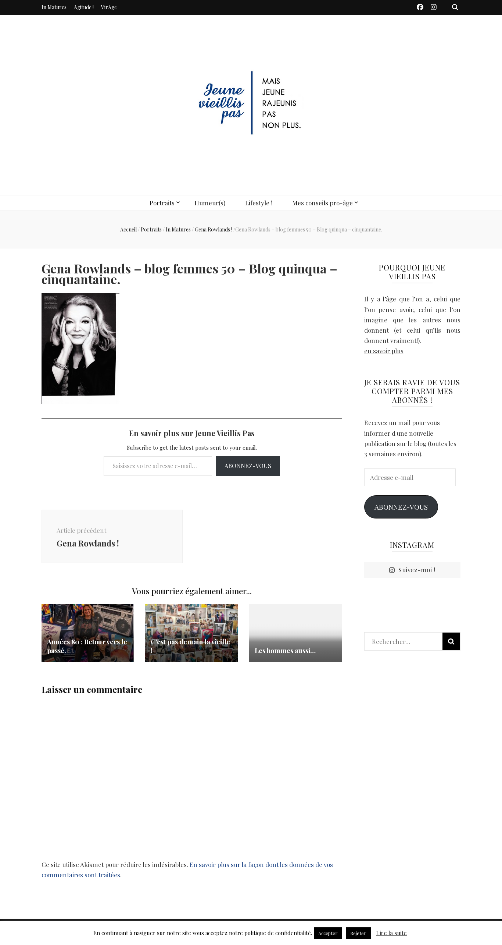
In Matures (54, 7)
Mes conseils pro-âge (322, 203)
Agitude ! (84, 7)
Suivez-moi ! (416, 570)
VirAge (109, 7)
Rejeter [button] (358, 933)
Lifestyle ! (258, 203)
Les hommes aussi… (285, 650)
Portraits (162, 203)
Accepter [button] (328, 933)
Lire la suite (391, 933)
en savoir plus (384, 351)
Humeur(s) (209, 203)
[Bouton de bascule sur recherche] (455, 7)
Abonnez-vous (248, 466)
